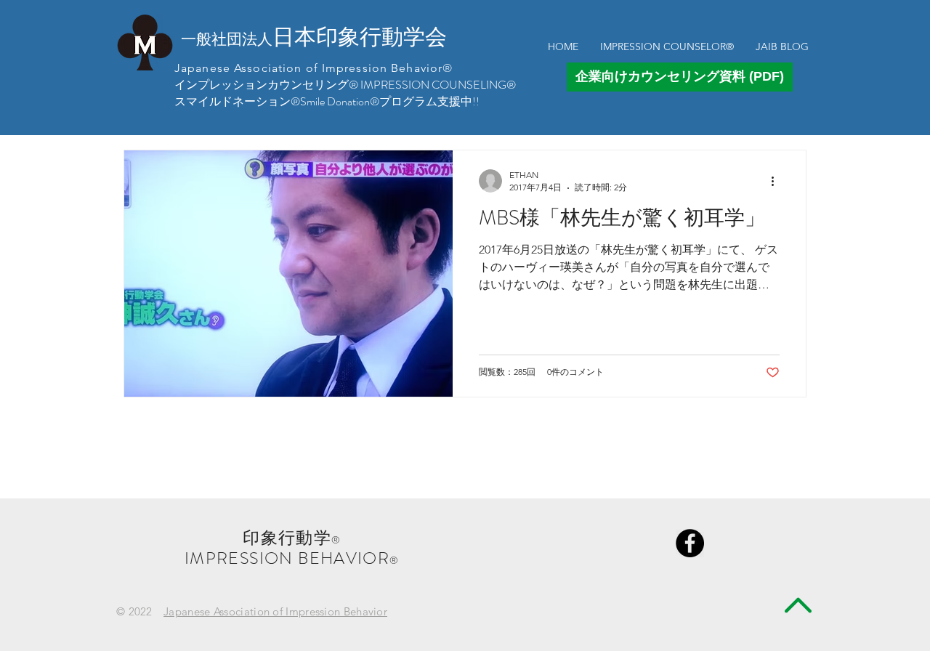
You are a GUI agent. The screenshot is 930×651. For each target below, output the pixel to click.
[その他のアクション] (777, 181)
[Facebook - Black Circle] (690, 543)
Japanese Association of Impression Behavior (275, 611)
